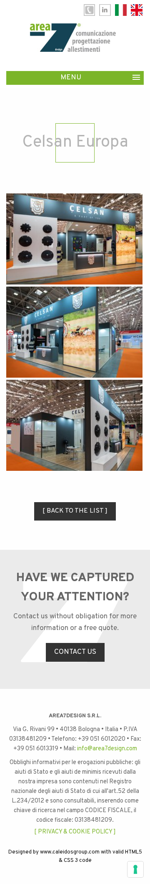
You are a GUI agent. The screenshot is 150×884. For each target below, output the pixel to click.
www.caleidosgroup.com (70, 852)
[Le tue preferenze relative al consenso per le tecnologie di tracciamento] (135, 869)
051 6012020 (89, 10)
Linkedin (105, 10)
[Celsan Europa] (74, 239)
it (121, 10)
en (136, 10)
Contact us (75, 652)
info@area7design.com (107, 749)
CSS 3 (71, 860)
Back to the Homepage (73, 37)
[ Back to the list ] (75, 511)
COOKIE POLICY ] (92, 832)
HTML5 (133, 852)
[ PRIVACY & (51, 832)
